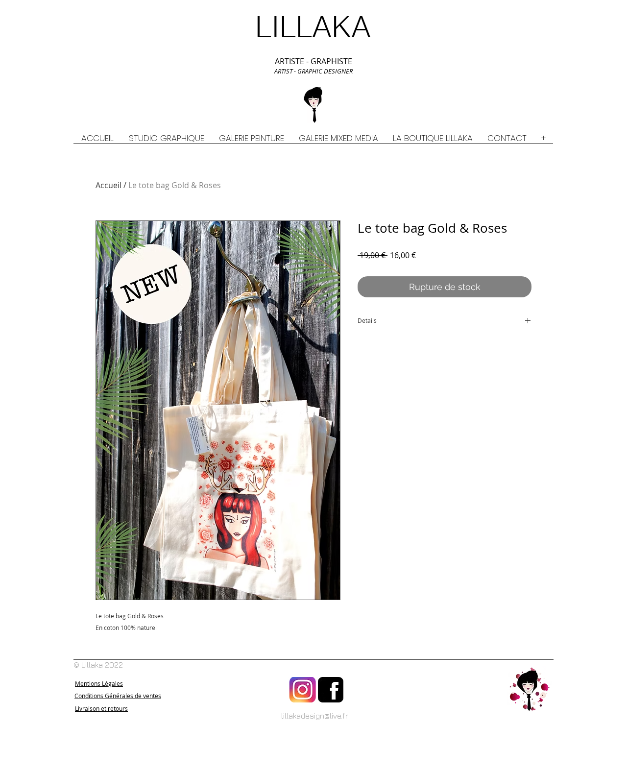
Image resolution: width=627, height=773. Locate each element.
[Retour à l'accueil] (530, 690)
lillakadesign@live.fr (314, 715)
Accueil (108, 185)
